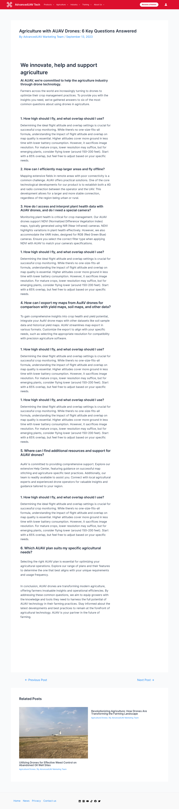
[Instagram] (83, 801)
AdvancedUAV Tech (27, 4)
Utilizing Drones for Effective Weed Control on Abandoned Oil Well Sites (48, 764)
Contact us (49, 800)
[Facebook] (95, 801)
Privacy (36, 800)
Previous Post (36, 679)
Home (16, 800)
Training (85, 4)
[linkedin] (79, 801)
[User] (165, 4)
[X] (99, 801)
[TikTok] (91, 801)
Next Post (145, 679)
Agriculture (61, 4)
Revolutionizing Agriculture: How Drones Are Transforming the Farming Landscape (119, 712)
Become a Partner (149, 4)
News (26, 800)
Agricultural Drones (27, 769)
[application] (53, 5)
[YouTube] (87, 801)
